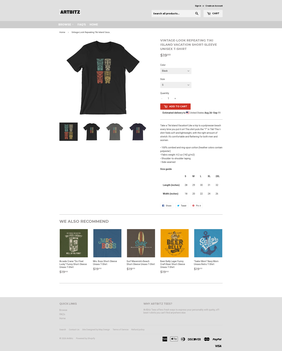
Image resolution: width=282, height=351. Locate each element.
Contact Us (74, 329)
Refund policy (137, 329)
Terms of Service (120, 329)
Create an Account (214, 6)
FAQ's (82, 24)
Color (163, 65)
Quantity (164, 93)
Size (162, 79)
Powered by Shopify (85, 338)
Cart (215, 13)
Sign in (198, 6)
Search (62, 329)
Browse (65, 24)
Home (94, 24)
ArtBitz (70, 338)
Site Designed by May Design (96, 329)
